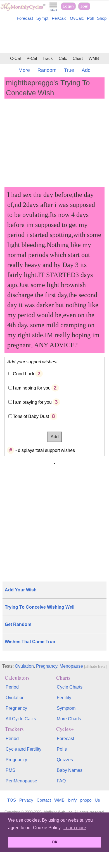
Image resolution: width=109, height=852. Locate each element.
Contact (44, 800)
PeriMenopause (21, 780)
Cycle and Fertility (23, 749)
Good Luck (23, 373)
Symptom (66, 708)
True (69, 70)
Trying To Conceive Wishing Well (39, 607)
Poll (90, 18)
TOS (11, 800)
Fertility (64, 697)
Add (86, 70)
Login (68, 6)
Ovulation (24, 666)
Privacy (26, 800)
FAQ (61, 780)
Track (47, 58)
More (24, 70)
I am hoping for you (32, 388)
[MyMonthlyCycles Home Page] (23, 9)
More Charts (69, 718)
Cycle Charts (69, 687)
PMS (10, 770)
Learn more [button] (74, 827)
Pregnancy (46, 666)
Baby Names (69, 770)
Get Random (18, 624)
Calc (63, 58)
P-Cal (32, 58)
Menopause (71, 666)
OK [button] (55, 842)
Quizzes (65, 759)
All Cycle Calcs (21, 718)
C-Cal (15, 58)
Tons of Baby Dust (31, 416)
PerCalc (59, 18)
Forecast (25, 18)
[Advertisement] (54, 38)
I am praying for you (32, 402)
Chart (78, 58)
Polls (62, 749)
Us (97, 800)
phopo (85, 800)
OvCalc (77, 18)
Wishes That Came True (30, 641)
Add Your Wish (21, 589)
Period (12, 687)
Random (46, 70)
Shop (101, 18)
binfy (72, 800)
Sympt (42, 18)
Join (84, 6)
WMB (94, 58)
